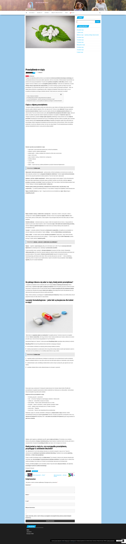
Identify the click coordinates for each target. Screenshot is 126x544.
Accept (119, 540)
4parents (40, 72)
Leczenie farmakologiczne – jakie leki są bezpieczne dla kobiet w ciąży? (41, 99)
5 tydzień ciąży (80, 52)
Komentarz (28, 485)
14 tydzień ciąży (80, 47)
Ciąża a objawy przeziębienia (32, 96)
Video (66, 12)
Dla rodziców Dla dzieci (41, 2)
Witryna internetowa (30, 507)
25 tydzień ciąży (80, 37)
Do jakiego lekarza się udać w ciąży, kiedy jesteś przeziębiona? (39, 97)
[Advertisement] (50, 58)
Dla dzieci (31, 12)
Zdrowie (47, 12)
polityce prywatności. (111, 540)
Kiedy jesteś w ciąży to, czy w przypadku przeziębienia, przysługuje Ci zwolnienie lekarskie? (44, 100)
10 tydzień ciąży (80, 49)
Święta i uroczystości (56, 12)
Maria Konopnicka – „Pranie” (39, 475)
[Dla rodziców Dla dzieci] (26, 13)
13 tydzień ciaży (80, 42)
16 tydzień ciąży (80, 39)
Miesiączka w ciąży (81, 44)
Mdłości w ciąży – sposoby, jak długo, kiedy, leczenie (88, 35)
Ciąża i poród (35, 471)
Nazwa (27, 494)
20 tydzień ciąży (80, 30)
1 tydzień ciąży (80, 32)
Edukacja (39, 12)
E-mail (27, 501)
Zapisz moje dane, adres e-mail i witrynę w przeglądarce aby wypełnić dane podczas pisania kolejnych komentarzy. (48, 516)
